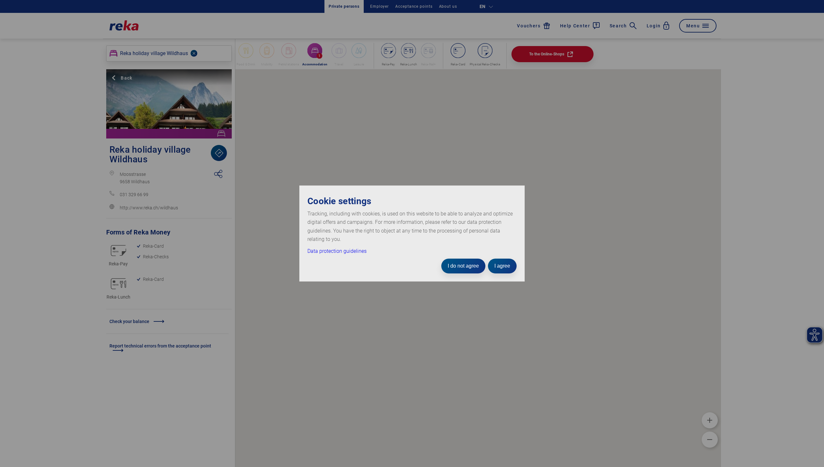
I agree (502, 266)
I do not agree (463, 266)
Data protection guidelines (337, 251)
